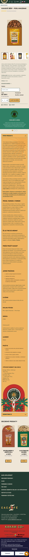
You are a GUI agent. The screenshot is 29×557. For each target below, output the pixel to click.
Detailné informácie (5, 83)
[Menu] (20, 1)
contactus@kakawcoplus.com (14, 519)
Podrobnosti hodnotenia (11, 10)
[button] (12, 130)
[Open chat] (26, 554)
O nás (2, 481)
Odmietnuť (7, 553)
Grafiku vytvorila (11, 536)
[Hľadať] (9, 1)
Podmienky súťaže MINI (7, 495)
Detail (8, 461)
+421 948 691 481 (12, 518)
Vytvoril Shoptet (9, 534)
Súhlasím (21, 553)
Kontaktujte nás (6, 492)
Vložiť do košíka (15, 100)
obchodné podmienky (7, 478)
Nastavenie (14, 549)
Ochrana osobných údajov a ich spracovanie (14, 490)
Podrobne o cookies (6, 484)
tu (6, 543)
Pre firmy (4, 487)
